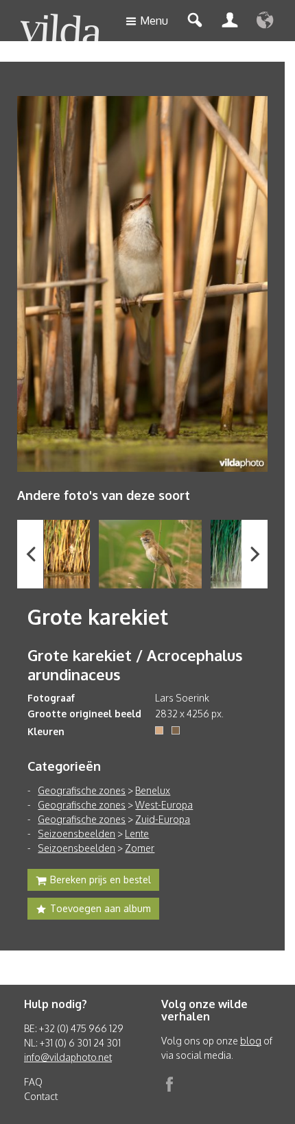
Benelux (152, 790)
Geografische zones (82, 790)
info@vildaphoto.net (68, 1057)
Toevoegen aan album (100, 908)
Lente (137, 833)
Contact (41, 1096)
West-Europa (164, 805)
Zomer (139, 848)
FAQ (33, 1082)
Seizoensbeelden (76, 833)
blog (250, 1041)
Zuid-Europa (162, 819)
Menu (154, 20)
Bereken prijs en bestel (100, 879)
